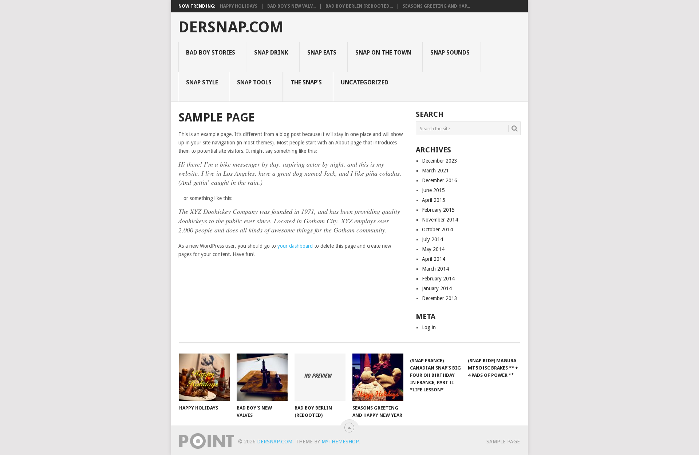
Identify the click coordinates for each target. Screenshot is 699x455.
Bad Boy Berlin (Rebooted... (359, 6)
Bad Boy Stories (210, 52)
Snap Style (202, 82)
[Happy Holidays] (204, 377)
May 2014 (433, 249)
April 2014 (433, 259)
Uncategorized (364, 82)
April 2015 (433, 200)
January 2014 (437, 288)
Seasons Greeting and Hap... (436, 6)
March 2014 (435, 269)
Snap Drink (271, 52)
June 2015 (433, 190)
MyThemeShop (340, 441)
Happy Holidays (238, 6)
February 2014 (438, 279)
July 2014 (432, 239)
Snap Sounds (450, 52)
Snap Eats (321, 52)
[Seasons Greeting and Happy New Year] (377, 377)
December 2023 (439, 161)
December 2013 (439, 298)
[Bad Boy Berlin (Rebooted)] (320, 377)
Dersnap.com (231, 27)
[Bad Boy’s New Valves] (262, 377)
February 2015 (438, 210)
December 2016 (439, 180)
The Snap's (306, 82)
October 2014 (437, 229)
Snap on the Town (383, 52)
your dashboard (295, 246)
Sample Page (503, 441)
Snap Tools (254, 82)
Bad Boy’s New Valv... (291, 6)
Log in (429, 327)
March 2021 (435, 170)
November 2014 (440, 220)
